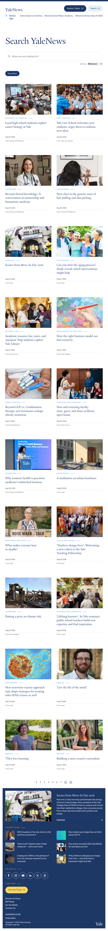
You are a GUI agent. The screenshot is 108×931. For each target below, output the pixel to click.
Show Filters (12, 73)
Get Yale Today (15, 889)
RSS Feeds (9, 901)
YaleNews (14, 10)
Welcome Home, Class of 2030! (89, 15)
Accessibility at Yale (12, 914)
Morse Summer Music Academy (59, 15)
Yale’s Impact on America (31, 15)
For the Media (11, 905)
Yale (99, 924)
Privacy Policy (10, 918)
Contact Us (10, 908)
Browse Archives (12, 898)
